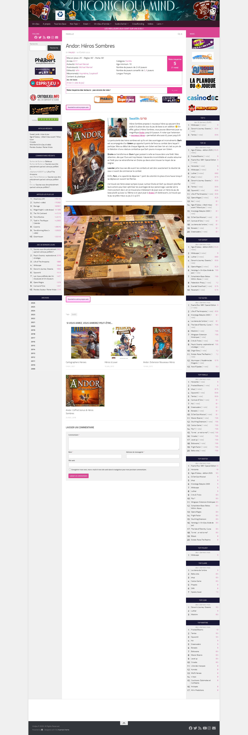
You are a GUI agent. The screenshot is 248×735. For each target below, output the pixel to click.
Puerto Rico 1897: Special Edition (203, 160)
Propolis (194, 585)
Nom (70, 452)
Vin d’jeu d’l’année (101, 24)
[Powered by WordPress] (42, 729)
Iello (77, 70)
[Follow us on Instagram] (52, 37)
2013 (33, 353)
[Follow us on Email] (56, 37)
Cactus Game (196, 425)
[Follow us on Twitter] (40, 37)
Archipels (194, 687)
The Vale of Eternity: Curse (201, 325)
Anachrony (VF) (39, 199)
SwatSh (74, 314)
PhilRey (71, 52)
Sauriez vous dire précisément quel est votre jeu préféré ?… (44, 166)
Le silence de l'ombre (199, 224)
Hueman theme (63, 730)
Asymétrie (83, 73)
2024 (33, 311)
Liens (159, 24)
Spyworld (37, 272)
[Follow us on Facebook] (35, 37)
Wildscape (37, 265)
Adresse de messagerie (135, 452)
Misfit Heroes (196, 673)
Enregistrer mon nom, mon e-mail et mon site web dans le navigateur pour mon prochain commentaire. (109, 470)
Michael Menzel (82, 64)
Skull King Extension (198, 422)
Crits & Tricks (196, 341)
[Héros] (124, 342)
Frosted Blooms (197, 156)
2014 (33, 349)
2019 (33, 330)
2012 (33, 357)
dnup (193, 177)
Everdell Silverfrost (198, 286)
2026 (33, 303)
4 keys (193, 677)
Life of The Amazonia (41, 262)
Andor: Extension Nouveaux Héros (159, 362)
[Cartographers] (85, 342)
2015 (33, 345)
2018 (33, 334)
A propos (46, 24)
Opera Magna (39, 282)
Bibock (193, 536)
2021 (33, 322)
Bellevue (48, 161)
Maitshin (194, 331)
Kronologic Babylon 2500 (200, 211)
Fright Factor (196, 447)
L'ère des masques (198, 666)
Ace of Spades (196, 367)
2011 (33, 361)
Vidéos (150, 24)
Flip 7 (193, 429)
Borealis (194, 228)
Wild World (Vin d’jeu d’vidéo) (40, 145)
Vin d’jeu (35, 24)
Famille (70, 34)
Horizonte (194, 166)
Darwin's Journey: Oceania (43, 269)
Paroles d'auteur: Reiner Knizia (45, 290)
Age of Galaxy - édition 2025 (201, 150)
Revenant (194, 290)
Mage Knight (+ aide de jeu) (44, 210)
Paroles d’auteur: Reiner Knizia (41, 147)
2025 (33, 307)
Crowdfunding (138, 24)
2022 (33, 318)
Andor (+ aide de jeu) (75, 83)
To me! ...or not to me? (199, 432)
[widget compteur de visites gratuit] (48, 120)
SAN (192, 588)
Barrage (37, 206)
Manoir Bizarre (196, 418)
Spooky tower (196, 592)
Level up (194, 440)
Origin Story (195, 351)
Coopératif (93, 73)
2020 (33, 326)
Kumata (194, 669)
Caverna (37, 227)
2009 (33, 369)
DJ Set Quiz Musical (198, 217)
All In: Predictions (197, 690)
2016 (33, 342)
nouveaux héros (138, 135)
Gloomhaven (38, 237)
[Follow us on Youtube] (48, 37)
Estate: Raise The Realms (201, 354)
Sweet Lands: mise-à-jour (39, 134)
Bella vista (195, 451)
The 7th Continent (40, 213)
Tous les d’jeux (60, 24)
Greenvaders (196, 232)
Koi (192, 201)
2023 (33, 314)
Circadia (33, 142)
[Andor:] (162, 342)
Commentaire (74, 435)
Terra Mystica (39, 217)
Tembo (193, 135)
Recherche (34, 44)
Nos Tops (74, 24)
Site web (71, 460)
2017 (75, 61)
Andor (152, 193)
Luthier (193, 173)
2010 (33, 365)
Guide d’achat (121, 24)
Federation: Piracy (198, 283)
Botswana (195, 443)
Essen (85, 24)
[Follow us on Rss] (44, 37)
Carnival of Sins (39, 286)
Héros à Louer (111, 362)
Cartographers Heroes (76, 362)
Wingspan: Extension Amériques (203, 502)
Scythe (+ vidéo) (40, 202)
